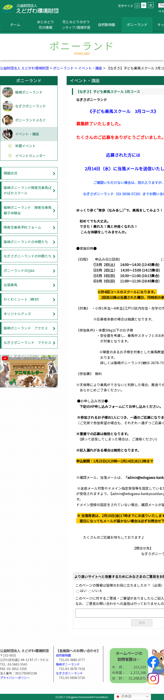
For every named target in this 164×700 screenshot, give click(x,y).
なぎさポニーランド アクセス (27, 342)
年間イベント (25, 145)
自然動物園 (106, 24)
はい (83, 590)
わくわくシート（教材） (22, 299)
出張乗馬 (10, 284)
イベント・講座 (90, 68)
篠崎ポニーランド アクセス (26, 328)
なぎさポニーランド (30, 105)
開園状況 (10, 173)
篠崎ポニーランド (28, 92)
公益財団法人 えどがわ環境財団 (24, 68)
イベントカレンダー (30, 155)
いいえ (97, 590)
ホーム (15, 24)
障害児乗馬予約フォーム (22, 227)
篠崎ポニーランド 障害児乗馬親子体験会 (27, 210)
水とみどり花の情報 (45, 24)
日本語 (126, 696)
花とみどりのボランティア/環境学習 (76, 24)
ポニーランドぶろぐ (30, 120)
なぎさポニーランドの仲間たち (27, 255)
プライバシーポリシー (15, 677)
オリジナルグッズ (17, 313)
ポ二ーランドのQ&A (19, 270)
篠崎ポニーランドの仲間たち (26, 241)
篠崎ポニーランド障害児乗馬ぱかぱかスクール (27, 190)
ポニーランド (137, 24)
